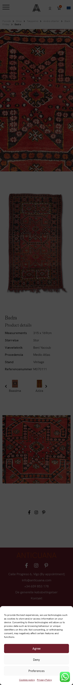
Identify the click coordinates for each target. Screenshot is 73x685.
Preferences (36, 671)
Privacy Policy (44, 680)
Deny (36, 660)
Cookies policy (27, 680)
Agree (36, 649)
